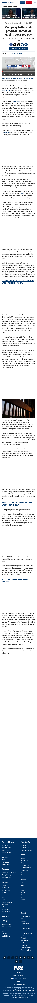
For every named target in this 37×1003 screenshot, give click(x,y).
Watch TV (28, 2)
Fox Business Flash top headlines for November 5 (18, 78)
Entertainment (6, 924)
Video (23, 909)
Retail (3, 907)
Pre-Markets (5, 909)
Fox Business (8, 2)
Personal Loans (6, 852)
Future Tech (24, 870)
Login (22, 2)
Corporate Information (28, 931)
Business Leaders (7, 902)
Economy (5, 869)
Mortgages (5, 845)
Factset (24, 989)
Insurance (5, 857)
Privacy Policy (25, 924)
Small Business (6, 877)
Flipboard (20, 957)
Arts (3, 938)
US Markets (5, 888)
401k (3, 859)
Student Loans (6, 848)
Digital (23, 858)
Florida (6, 132)
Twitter (14, 44)
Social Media (25, 860)
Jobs (22, 919)
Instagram (12, 957)
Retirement (5, 862)
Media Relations (26, 928)
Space (23, 875)
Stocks (4, 885)
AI (21, 872)
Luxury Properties (26, 850)
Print (22, 44)
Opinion (24, 904)
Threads (18, 44)
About (23, 913)
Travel (3, 929)
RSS (28, 957)
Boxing (23, 892)
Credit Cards (5, 850)
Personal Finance (8, 842)
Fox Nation (24, 945)
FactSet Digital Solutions (18, 990)
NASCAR (23, 890)
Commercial (25, 848)
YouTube (16, 957)
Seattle (23, 194)
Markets (5, 882)
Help (18, 981)
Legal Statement (29, 990)
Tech (23, 855)
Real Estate (25, 842)
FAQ (22, 926)
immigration (6, 90)
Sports (23, 880)
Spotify (16, 961)
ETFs (3, 900)
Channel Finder (25, 916)
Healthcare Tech (26, 868)
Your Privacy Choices (20, 978)
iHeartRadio (20, 961)
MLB (22, 888)
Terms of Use (25, 921)
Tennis (23, 900)
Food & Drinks (6, 936)
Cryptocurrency (6, 890)
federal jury (17, 101)
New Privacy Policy (18, 975)
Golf (22, 897)
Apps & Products (26, 950)
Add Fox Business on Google (19, 48)
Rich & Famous (6, 926)
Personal (23, 845)
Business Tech (25, 865)
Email (26, 44)
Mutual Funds (6, 911)
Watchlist (5, 916)
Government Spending (9, 872)
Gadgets (23, 863)
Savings (4, 855)
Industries (5, 904)
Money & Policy (6, 875)
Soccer (23, 895)
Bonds (4, 897)
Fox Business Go (26, 947)
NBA (22, 885)
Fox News (24, 943)
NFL (22, 883)
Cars (3, 931)
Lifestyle (5, 921)
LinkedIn (24, 957)
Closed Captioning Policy (18, 984)
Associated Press (17, 53)
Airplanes (4, 933)
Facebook (11, 44)
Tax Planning (6, 864)
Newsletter (32, 957)
